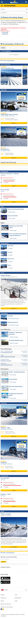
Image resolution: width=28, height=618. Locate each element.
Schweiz (2, 191)
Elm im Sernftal (5, 189)
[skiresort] (14, 2)
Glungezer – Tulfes (6, 494)
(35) (5, 32)
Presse (2, 601)
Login (16, 601)
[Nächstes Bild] (26, 77)
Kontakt (2, 594)
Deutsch (6, 590)
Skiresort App (4, 574)
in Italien (8, 150)
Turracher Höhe (5, 478)
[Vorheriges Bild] (2, 77)
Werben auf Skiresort (6, 604)
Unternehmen (18, 597)
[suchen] (26, 2)
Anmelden (3, 561)
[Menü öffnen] (2, 2)
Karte (3, 47)
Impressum (3, 597)
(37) (5, 34)
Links (16, 594)
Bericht (13, 185)
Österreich (3, 175)
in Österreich (11, 115)
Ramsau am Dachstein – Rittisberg (10, 173)
